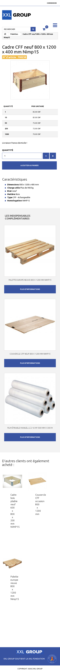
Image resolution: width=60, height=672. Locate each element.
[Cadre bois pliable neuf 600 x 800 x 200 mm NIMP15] (12, 481)
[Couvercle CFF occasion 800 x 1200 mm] (37, 481)
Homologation (14, 200)
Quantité (7, 150)
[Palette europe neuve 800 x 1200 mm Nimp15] (30, 251)
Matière (11, 194)
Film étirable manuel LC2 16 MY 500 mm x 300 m (30, 428)
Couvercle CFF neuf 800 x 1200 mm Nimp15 (30, 354)
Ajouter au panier (30, 165)
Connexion (52, 3)
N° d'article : (10, 57)
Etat (9, 191)
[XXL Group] (10, 15)
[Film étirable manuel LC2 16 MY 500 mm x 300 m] (30, 399)
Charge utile (13, 188)
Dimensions (13, 184)
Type (9, 197)
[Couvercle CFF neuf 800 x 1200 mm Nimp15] (30, 324)
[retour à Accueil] (5, 34)
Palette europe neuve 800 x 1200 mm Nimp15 (30, 280)
